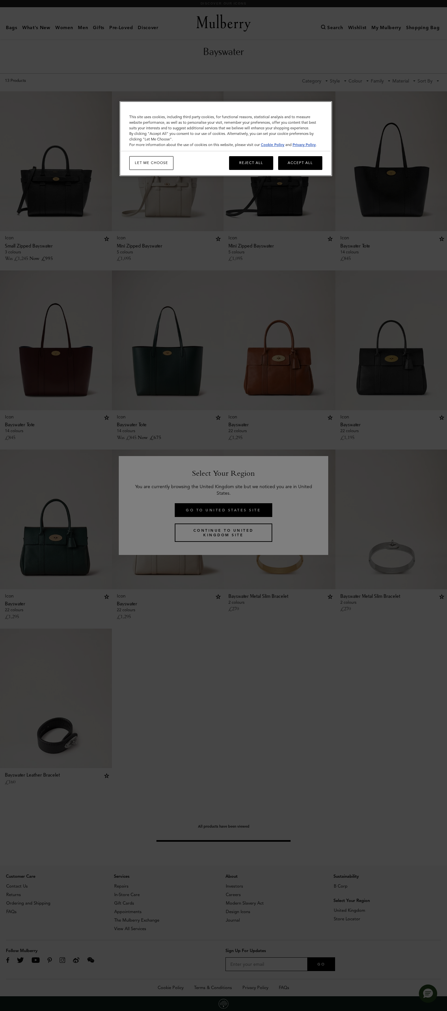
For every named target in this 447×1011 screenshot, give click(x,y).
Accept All (300, 162)
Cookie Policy (272, 144)
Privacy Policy (304, 144)
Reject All (251, 162)
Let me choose (151, 162)
